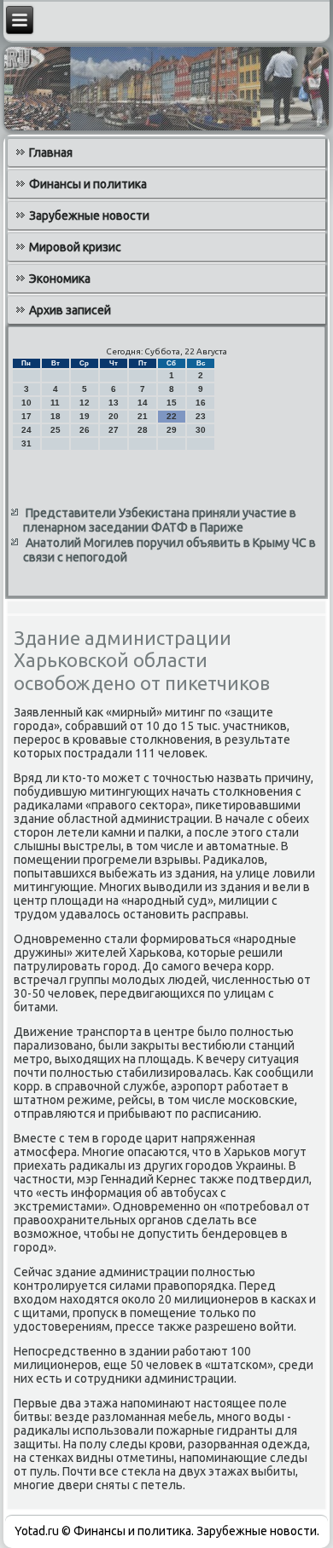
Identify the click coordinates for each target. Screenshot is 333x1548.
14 (142, 402)
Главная (51, 152)
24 (26, 429)
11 (55, 402)
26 (84, 429)
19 (84, 416)
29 (171, 429)
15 (171, 402)
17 (26, 416)
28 (142, 429)
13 (113, 402)
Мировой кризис (75, 247)
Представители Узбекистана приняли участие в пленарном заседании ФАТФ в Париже (159, 520)
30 (201, 429)
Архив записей (70, 310)
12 (84, 402)
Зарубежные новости (89, 215)
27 (113, 429)
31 (26, 443)
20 (113, 416)
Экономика (60, 278)
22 (171, 416)
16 (201, 402)
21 (142, 416)
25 (55, 429)
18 (55, 416)
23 (201, 416)
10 (26, 402)
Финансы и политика (88, 184)
